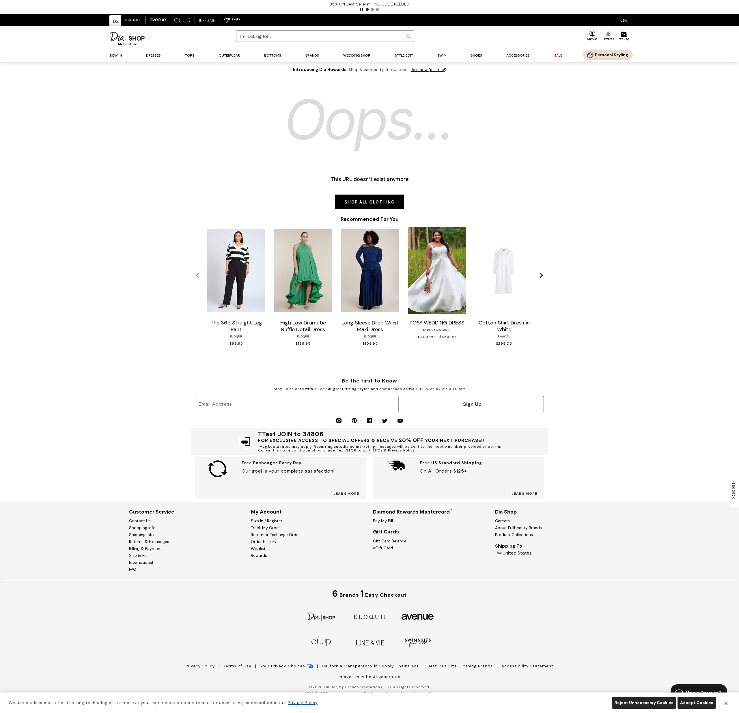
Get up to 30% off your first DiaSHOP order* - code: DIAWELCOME (369, 4)
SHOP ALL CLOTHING (369, 201)
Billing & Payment (145, 548)
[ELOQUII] (370, 616)
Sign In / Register (266, 520)
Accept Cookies (696, 702)
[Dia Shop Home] (127, 38)
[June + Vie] (369, 642)
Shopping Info (142, 527)
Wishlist (258, 548)
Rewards (259, 555)
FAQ (132, 569)
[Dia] (321, 616)
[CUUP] (321, 642)
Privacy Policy (201, 666)
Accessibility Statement (527, 666)
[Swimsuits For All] (418, 642)
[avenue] (418, 616)
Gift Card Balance (389, 541)
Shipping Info (141, 534)
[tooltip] (115, 20)
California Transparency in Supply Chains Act (371, 666)
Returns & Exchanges (149, 541)
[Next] (541, 275)
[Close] (726, 703)
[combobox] (325, 36)
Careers (502, 520)
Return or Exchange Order (275, 534)
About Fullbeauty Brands (518, 527)
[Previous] (198, 275)
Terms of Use (238, 666)
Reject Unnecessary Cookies (644, 702)
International (141, 562)
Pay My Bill (383, 520)
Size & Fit (138, 555)
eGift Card (383, 547)
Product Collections (514, 534)
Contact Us (140, 520)
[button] (361, 9)
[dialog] (623, 20)
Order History (264, 541)
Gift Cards (386, 531)
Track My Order (265, 527)
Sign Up (472, 404)
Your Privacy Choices (282, 666)
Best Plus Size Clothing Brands (461, 666)
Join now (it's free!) (428, 69)
